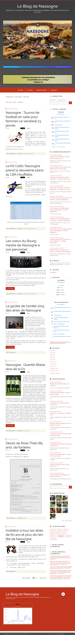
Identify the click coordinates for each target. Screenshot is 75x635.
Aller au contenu (5, 1)
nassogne (60, 536)
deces (59, 530)
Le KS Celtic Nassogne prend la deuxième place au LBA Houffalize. (25, 170)
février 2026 (53, 364)
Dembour (53, 218)
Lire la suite (10, 288)
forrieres (66, 530)
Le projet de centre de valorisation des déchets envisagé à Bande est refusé (60, 556)
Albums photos (41, 90)
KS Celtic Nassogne (27, 228)
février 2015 (26, 96)
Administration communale (29, 293)
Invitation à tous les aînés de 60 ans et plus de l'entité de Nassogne (25, 535)
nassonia (53, 530)
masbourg (53, 539)
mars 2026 (53, 362)
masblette (68, 536)
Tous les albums (68, 520)
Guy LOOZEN (54, 167)
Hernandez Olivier (55, 229)
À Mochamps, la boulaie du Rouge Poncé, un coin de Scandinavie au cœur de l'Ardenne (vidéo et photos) (61, 577)
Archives (30, 90)
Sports (31, 153)
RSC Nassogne (26, 153)
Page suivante (43, 578)
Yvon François (54, 208)
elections (53, 536)
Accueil (20, 90)
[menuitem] (20, 89)
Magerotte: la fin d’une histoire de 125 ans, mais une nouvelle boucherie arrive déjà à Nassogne (60, 562)
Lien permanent (11, 153)
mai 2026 (52, 357)
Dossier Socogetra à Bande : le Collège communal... (60, 241)
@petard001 (53, 272)
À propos (54, 90)
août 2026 (52, 350)
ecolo (64, 533)
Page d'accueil (18, 96)
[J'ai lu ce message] (73, 633)
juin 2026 (52, 355)
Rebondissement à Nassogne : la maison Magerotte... (59, 209)
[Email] (63, 594)
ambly (52, 533)
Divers (24, 430)
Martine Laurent (55, 198)
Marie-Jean (53, 187)
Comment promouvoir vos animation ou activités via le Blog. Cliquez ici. (60, 342)
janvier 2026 (53, 366)
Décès (24, 518)
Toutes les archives (55, 373)
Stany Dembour (55, 250)
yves (51, 156)
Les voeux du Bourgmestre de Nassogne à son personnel (23, 245)
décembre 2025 (54, 368)
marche (58, 533)
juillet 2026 (52, 353)
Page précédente (26, 578)
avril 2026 (52, 359)
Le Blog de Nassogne (37, 6)
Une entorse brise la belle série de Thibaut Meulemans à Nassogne (61, 567)
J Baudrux (53, 177)
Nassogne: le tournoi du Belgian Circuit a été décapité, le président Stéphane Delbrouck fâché (60, 572)
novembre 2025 (54, 370)
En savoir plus (61, 633)
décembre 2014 (9, 96)
